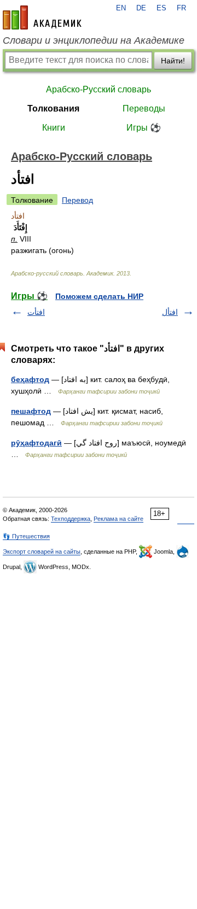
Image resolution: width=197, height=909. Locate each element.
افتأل (170, 312)
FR (181, 8)
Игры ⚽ (143, 127)
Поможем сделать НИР (99, 296)
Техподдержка (70, 518)
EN (121, 8)
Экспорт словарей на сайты (41, 551)
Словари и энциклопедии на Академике (93, 40)
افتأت (36, 312)
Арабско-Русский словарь (98, 89)
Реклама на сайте (118, 518)
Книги (53, 127)
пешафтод (31, 411)
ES (161, 8)
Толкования (53, 108)
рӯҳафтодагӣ (36, 442)
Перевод (77, 200)
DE (141, 8)
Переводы (144, 108)
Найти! (173, 60)
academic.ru (42, 17)
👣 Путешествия (26, 536)
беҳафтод (30, 379)
